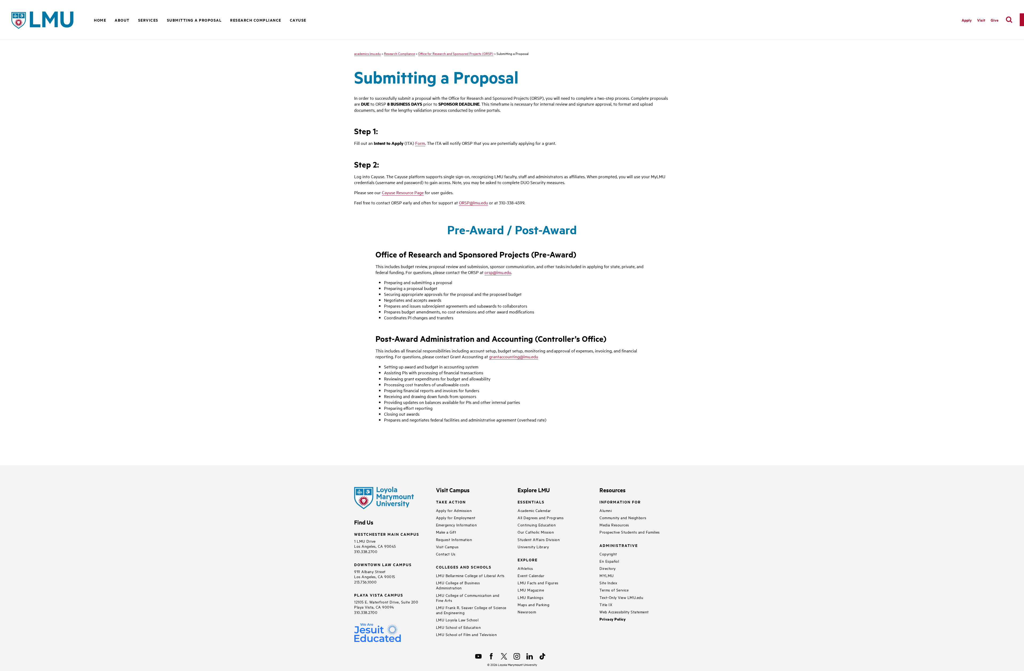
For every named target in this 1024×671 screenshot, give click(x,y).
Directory (607, 568)
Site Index (608, 582)
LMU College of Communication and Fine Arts (467, 598)
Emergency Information (456, 524)
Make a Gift (446, 531)
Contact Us (445, 553)
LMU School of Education (458, 627)
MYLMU (606, 575)
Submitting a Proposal (194, 20)
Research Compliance (255, 20)
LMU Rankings (530, 597)
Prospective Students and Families (629, 531)
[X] (504, 656)
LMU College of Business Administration (458, 585)
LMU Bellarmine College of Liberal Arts (470, 575)
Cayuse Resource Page (403, 192)
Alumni (605, 510)
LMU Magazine (531, 589)
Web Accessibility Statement (624, 611)
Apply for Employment (455, 517)
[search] (1009, 19)
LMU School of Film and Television (466, 634)
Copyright (608, 553)
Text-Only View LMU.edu (621, 597)
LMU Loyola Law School (457, 619)
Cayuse (298, 20)
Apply (967, 20)
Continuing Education (537, 524)
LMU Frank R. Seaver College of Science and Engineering (471, 610)
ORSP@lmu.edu (473, 202)
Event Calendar (531, 575)
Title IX (605, 604)
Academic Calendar (534, 510)
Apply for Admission (454, 510)
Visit (981, 20)
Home (100, 20)
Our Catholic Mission (536, 531)
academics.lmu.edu (367, 53)
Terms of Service (614, 589)
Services (148, 20)
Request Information (454, 539)
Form (420, 143)
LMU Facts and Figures (538, 582)
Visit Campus (447, 546)
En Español (609, 560)
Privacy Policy (612, 619)
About (122, 20)
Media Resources (614, 524)
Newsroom (527, 611)
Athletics (525, 568)
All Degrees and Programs (540, 517)
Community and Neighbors (622, 517)
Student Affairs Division (539, 539)
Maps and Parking (533, 604)
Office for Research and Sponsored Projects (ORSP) (455, 53)
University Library (533, 546)
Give (994, 20)
